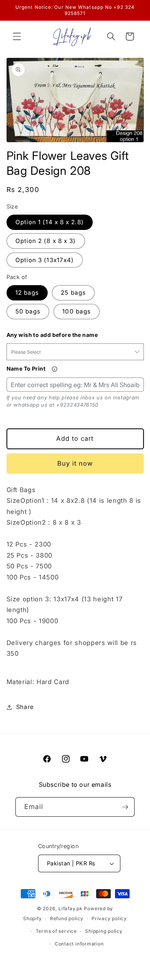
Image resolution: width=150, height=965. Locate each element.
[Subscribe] (125, 807)
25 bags (73, 292)
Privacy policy (109, 918)
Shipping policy (104, 931)
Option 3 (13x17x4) (44, 260)
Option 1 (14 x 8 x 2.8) (49, 222)
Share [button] (25, 707)
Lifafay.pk (70, 908)
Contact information (79, 944)
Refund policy (66, 918)
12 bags (27, 292)
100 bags (76, 311)
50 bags (28, 311)
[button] (17, 36)
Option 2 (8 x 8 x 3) (45, 241)
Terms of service (56, 931)
